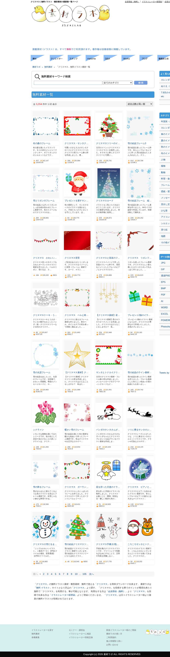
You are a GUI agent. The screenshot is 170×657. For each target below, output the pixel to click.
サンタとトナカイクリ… (108, 372)
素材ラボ (36, 67)
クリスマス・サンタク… (76, 143)
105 (84, 574)
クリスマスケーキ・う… (45, 315)
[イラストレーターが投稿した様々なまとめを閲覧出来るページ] (95, 60)
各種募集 (36, 637)
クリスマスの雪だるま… (45, 544)
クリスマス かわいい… (45, 258)
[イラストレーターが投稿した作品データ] (130, 60)
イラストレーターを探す (42, 630)
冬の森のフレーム (41, 143)
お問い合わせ (112, 645)
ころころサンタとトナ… (139, 544)
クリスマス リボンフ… (139, 258)
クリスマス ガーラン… (76, 487)
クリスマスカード (104, 200)
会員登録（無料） (132, 2)
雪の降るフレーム (41, 487)
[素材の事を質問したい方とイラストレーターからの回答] (113, 60)
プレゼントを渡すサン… (76, 200)
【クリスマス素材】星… (108, 315)
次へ (91, 574)
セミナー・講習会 (77, 630)
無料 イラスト (43, 587)
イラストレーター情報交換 (81, 637)
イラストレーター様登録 (152, 2)
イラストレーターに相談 (80, 634)
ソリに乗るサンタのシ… (139, 429)
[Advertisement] (143, 26)
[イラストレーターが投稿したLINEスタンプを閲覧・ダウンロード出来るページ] (77, 60)
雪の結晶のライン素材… (139, 372)
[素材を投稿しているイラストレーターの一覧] (59, 60)
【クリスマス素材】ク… (76, 372)
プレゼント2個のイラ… (139, 315)
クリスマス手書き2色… (107, 544)
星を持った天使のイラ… (108, 487)
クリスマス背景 (72, 258)
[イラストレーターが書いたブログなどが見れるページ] (148, 60)
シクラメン (38, 429)
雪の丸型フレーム (41, 372)
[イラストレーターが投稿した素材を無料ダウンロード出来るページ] (40, 60)
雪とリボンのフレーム (44, 200)
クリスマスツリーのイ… (108, 143)
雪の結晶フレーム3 (137, 143)
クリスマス (41, 584)
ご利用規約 (111, 637)
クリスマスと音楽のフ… (108, 258)
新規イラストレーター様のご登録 (121, 630)
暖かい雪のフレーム (74, 429)
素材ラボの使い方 (114, 634)
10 (76, 574)
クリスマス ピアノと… (139, 487)
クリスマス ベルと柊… (76, 315)
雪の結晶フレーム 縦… (139, 200)
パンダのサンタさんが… (108, 429)
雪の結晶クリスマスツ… (76, 544)
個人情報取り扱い (114, 641)
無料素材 (48, 67)
